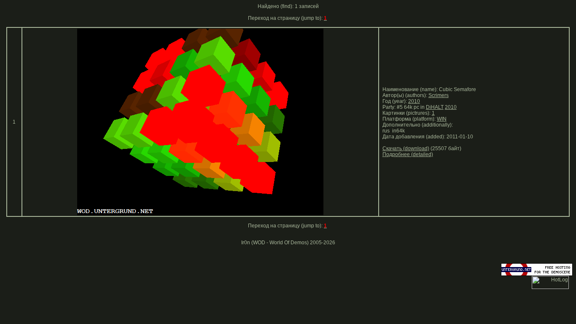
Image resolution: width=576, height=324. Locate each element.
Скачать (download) (405, 148)
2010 (414, 101)
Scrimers (438, 95)
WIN (442, 119)
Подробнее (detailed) (407, 154)
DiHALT (435, 107)
